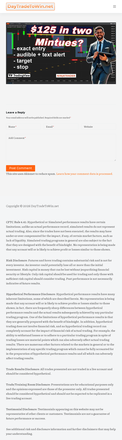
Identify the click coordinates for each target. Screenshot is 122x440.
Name (12, 126)
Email (50, 126)
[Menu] (114, 6)
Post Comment (20, 168)
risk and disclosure (37, 429)
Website (88, 126)
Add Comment (17, 138)
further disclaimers (84, 429)
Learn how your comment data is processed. (84, 174)
